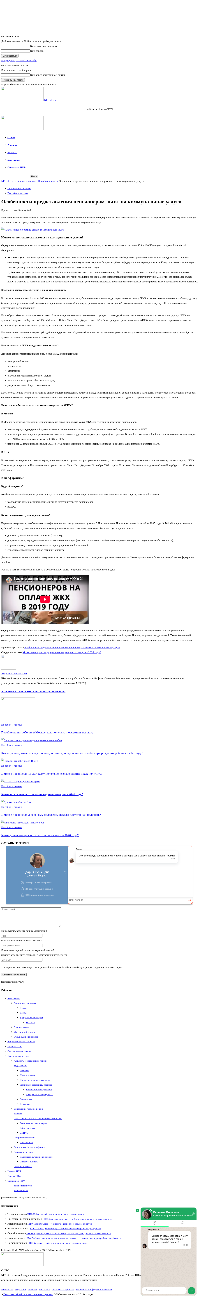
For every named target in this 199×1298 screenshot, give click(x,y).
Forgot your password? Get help (19, 60)
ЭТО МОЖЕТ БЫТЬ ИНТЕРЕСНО (22, 691)
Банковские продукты (25, 1003)
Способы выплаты (29, 1161)
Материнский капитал (25, 1032)
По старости (26, 1142)
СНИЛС (24, 1133)
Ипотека (30, 1022)
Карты (23, 1013)
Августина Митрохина (14, 673)
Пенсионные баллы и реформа (29, 1147)
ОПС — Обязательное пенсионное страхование (38, 1118)
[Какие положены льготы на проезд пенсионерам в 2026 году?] (20, 781)
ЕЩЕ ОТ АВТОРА (54, 691)
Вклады (24, 1008)
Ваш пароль (37, 50)
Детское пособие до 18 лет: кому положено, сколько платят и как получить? (51, 773)
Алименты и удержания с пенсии (30, 1061)
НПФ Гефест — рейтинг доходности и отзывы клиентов (55, 1214)
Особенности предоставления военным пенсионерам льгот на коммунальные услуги (72, 647)
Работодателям (27, 1128)
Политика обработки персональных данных (28, 1294)
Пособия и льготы (48, 181)
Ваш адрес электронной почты (47, 74)
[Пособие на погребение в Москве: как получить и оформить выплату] (18, 719)
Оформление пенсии (24, 1137)
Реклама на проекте (63, 1289)
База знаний (13, 160)
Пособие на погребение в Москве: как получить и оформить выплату (47, 732)
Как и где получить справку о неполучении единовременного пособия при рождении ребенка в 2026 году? (72, 753)
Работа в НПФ (21, 1190)
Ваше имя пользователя (43, 46)
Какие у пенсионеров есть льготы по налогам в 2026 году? (40, 835)
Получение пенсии (23, 1152)
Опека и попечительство (19, 1051)
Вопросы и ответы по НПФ (21, 1041)
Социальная (26, 1099)
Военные (24, 1070)
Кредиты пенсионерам (31, 1017)
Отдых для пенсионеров (26, 1037)
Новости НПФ (14, 1046)
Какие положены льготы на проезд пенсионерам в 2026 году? (42, 794)
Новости (18, 1113)
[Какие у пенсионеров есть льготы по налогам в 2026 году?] (22, 822)
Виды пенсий (20, 1065)
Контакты (12, 152)
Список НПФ (14, 1176)
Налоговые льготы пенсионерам (36, 1157)
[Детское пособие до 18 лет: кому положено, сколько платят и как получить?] (19, 760)
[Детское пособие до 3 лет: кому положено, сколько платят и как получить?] (17, 802)
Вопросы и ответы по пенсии (28, 1109)
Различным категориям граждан (36, 1085)
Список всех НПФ (16, 167)
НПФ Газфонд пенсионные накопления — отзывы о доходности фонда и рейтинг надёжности (73, 1238)
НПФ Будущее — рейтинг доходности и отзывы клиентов (57, 1243)
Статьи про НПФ (16, 1181)
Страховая (25, 1104)
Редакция (12, 145)
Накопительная (27, 1075)
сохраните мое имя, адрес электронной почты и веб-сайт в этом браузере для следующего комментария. (63, 967)
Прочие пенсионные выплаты (35, 1080)
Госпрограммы (21, 1027)
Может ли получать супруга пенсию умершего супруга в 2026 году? (62, 652)
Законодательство (23, 1185)
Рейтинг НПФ (14, 1171)
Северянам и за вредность (39, 1094)
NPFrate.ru (7, 181)
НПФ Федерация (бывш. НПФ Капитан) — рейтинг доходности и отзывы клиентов (68, 1233)
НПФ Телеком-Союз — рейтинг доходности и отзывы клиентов (60, 1224)
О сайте (11, 137)
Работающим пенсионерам (33, 1123)
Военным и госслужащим (39, 1089)
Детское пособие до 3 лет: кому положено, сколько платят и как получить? (51, 814)
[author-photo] (8, 668)
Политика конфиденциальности (94, 1289)
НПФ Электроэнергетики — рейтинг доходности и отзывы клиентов (77, 1219)
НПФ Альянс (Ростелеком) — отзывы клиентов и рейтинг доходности (65, 1228)
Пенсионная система (25, 181)
